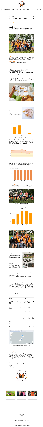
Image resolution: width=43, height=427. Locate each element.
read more (30, 422)
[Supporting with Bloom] (10, 393)
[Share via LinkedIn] (12, 384)
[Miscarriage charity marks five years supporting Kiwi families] (32, 393)
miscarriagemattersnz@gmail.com (21, 417)
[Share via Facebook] (9, 384)
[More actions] (33, 16)
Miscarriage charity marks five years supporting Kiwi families (32, 397)
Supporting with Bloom (10, 397)
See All (36, 389)
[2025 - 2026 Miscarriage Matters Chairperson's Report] (21, 393)
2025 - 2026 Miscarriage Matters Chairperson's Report (21, 397)
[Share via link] (14, 384)
